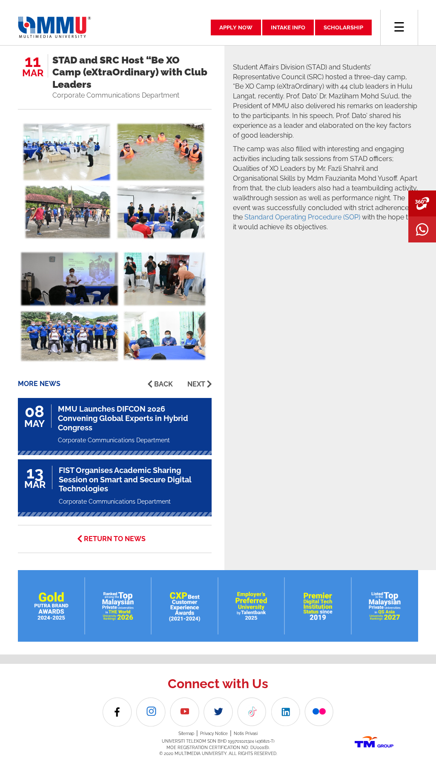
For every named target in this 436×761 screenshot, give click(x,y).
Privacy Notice (214, 733)
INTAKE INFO (288, 27)
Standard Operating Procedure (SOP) (302, 217)
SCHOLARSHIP (343, 27)
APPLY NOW (235, 27)
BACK (163, 384)
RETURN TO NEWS (115, 539)
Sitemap (186, 733)
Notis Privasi (246, 733)
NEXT (196, 384)
